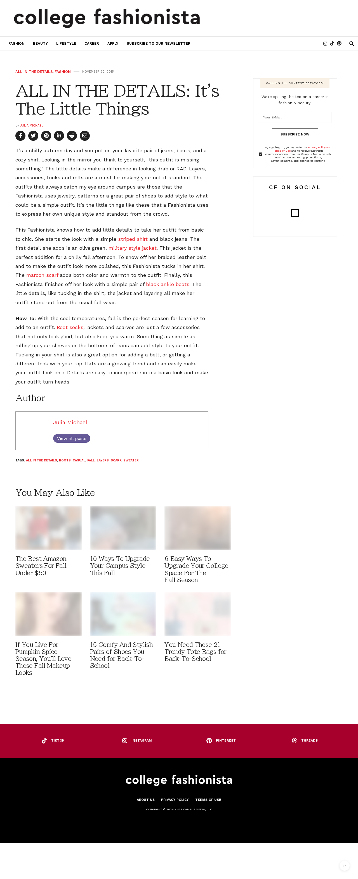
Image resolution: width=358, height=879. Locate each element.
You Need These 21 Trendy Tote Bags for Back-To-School (195, 652)
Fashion (16, 43)
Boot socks (70, 327)
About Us (146, 800)
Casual (79, 460)
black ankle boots (167, 284)
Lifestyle (66, 43)
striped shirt (133, 239)
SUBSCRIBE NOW (295, 134)
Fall (91, 460)
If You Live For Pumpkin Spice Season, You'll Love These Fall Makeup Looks (43, 659)
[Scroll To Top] (345, 866)
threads (309, 740)
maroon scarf (42, 275)
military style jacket (133, 248)
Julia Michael (31, 125)
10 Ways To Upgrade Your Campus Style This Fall (120, 566)
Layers (103, 460)
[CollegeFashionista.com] (107, 18)
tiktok (57, 740)
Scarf (116, 460)
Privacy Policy (175, 800)
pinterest (226, 740)
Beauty (40, 43)
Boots (65, 460)
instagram (141, 740)
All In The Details (34, 71)
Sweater (131, 460)
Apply (112, 43)
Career (91, 43)
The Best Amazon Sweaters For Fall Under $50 (41, 566)
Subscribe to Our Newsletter (158, 43)
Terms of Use (208, 800)
